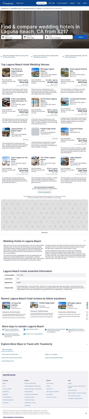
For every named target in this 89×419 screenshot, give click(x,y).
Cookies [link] (48, 386)
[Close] (86, 413)
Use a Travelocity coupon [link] (74, 395)
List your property (62, 3)
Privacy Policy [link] (49, 383)
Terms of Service (19, 417)
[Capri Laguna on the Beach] (15, 169)
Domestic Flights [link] (29, 391)
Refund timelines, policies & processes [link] (77, 393)
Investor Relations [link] (7, 397)
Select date (8, 38)
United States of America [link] (29, 8)
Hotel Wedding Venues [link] (15, 8)
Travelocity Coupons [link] (30, 400)
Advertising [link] (5, 402)
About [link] (4, 383)
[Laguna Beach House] (74, 169)
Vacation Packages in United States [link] (33, 388)
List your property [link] (7, 388)
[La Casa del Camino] (74, 111)
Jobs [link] (4, 386)
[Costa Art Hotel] (74, 140)
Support (72, 3)
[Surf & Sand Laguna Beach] (44, 111)
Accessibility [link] (49, 394)
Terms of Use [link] (49, 388)
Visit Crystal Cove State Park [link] (10, 354)
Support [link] (70, 383)
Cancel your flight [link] (72, 390)
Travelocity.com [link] (5, 8)
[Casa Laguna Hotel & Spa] (74, 81)
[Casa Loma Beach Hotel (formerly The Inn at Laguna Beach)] (15, 111)
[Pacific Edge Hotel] (44, 140)
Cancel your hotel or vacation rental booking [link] (76, 386)
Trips (78, 3)
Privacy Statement (8, 417)
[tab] (7, 350)
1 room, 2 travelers (54, 38)
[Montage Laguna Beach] (44, 81)
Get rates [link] (25, 139)
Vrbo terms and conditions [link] (52, 391)
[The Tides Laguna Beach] (44, 169)
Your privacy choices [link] (51, 397)
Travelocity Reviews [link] (29, 397)
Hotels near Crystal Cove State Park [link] (12, 357)
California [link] (39, 8)
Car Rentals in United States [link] (31, 394)
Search (81, 37)
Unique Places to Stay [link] (30, 402)
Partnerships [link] (6, 391)
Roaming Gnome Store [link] (8, 400)
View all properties (44, 192)
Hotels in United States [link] (30, 383)
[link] (12, 330)
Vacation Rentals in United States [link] (33, 386)
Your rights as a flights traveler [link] (75, 398)
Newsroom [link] (5, 394)
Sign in (85, 3)
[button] (44, 241)
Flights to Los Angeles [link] (51, 354)
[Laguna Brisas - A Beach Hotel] (15, 140)
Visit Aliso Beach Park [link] (8, 361)
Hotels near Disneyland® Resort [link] (54, 357)
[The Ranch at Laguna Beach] (15, 81)
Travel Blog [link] (27, 405)
